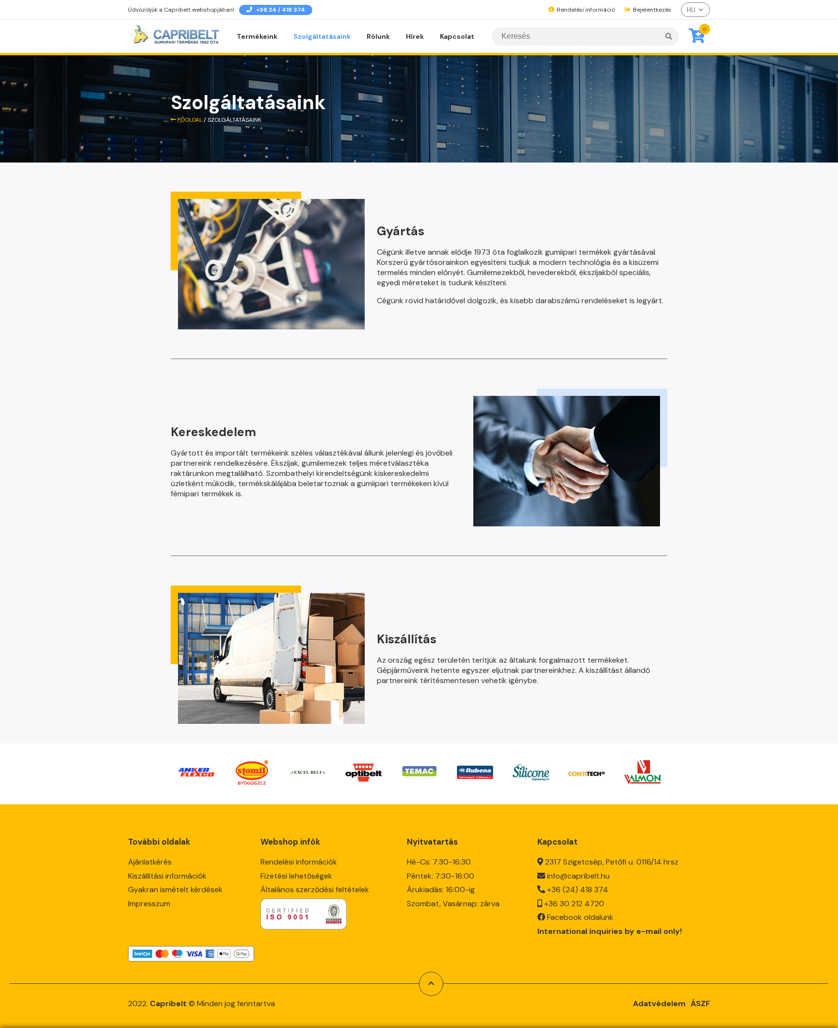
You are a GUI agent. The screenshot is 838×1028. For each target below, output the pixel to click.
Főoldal (189, 120)
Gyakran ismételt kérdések (175, 889)
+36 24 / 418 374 (280, 10)
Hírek (415, 36)
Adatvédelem (659, 1003)
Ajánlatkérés (150, 862)
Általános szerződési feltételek (314, 889)
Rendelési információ (585, 10)
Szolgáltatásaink (322, 36)
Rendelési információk (298, 862)
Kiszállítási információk (167, 876)
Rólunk (378, 36)
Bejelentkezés (651, 10)
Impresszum (149, 903)
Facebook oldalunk (580, 917)
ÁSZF (700, 1003)
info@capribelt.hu (578, 876)
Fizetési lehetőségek (296, 876)
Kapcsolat (457, 36)
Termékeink (257, 36)
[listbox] (695, 9)
